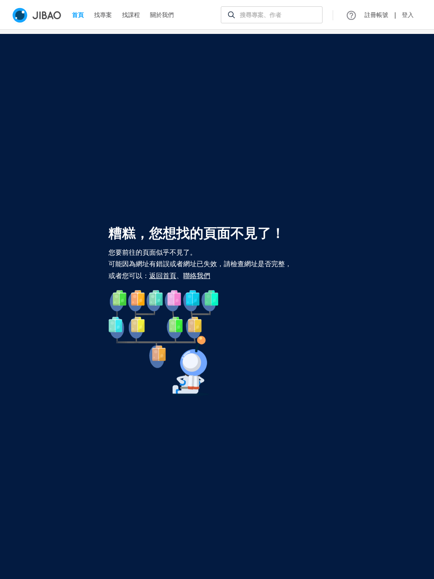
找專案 (103, 15)
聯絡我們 (196, 275)
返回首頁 (162, 275)
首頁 (78, 15)
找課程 (131, 15)
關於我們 (162, 15)
